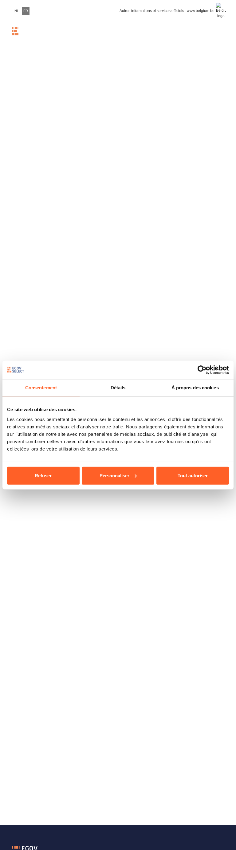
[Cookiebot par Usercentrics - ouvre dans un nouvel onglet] (202, 370)
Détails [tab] (118, 387)
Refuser (43, 475)
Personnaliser (114, 475)
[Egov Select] (24, 35)
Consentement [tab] (41, 387)
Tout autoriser (193, 475)
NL (16, 11)
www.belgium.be (200, 11)
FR (25, 11)
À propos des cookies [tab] (195, 387)
